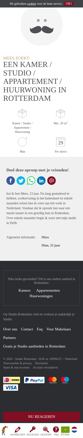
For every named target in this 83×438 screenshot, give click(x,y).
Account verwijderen (45, 367)
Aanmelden (17, 434)
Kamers (24, 290)
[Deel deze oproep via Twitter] (21, 180)
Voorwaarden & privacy (17, 363)
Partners (9, 338)
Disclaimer (41, 363)
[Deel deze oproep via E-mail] (51, 180)
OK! (69, 3)
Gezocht (46, 434)
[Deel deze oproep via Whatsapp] (31, 180)
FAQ (56, 434)
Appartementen (48, 290)
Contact (27, 329)
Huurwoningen (41, 296)
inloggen (33, 434)
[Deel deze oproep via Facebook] (10, 180)
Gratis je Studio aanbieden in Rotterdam (34, 346)
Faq (40, 329)
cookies (31, 3)
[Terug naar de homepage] (4, 431)
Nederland (71, 359)
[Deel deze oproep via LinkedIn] (41, 180)
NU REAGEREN (41, 416)
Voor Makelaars (58, 329)
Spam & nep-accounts (16, 367)
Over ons (10, 329)
